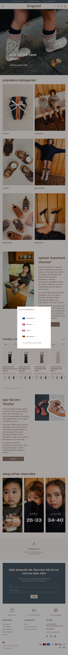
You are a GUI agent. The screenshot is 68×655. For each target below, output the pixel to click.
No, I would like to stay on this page (32, 342)
